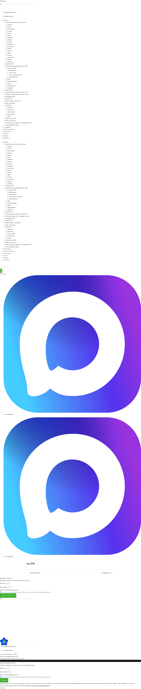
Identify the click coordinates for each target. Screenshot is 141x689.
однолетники (10, 114)
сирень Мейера (11, 86)
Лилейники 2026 (10, 96)
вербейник (10, 38)
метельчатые (12, 72)
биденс (9, 35)
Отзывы (6, 136)
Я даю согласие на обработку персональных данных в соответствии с (26, 592)
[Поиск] (1, 271)
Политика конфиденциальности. (41, 686)
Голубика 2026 (9, 64)
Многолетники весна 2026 (13, 101)
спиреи (9, 83)
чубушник (10, 88)
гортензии (10, 107)
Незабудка (3, 1)
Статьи (5, 134)
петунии (9, 59)
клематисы (10, 110)
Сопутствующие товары (12, 125)
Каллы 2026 (8, 90)
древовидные (12, 70)
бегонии (9, 31)
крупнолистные (13, 77)
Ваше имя (3, 583)
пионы (9, 116)
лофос (9, 53)
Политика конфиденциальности (9, 590)
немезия (9, 55)
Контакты (6, 138)
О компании (7, 127)
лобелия (9, 51)
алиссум (9, 24)
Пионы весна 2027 (10, 118)
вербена (9, 33)
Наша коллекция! (10, 103)
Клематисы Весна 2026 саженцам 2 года (17, 94)
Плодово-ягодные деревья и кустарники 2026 (18, 123)
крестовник (10, 46)
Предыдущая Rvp (34, 573)
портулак (9, 62)
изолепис (9, 42)
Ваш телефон (4, 587)
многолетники (11, 112)
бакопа (9, 27)
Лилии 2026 (8, 99)
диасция (9, 40)
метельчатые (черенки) (15, 75)
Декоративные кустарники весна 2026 (16, 66)
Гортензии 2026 (11, 68)
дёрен (8, 79)
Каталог (6, 20)
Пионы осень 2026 (10, 120)
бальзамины (10, 29)
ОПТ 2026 (8, 105)
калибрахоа (10, 44)
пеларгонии (10, 57)
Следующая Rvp (107, 573)
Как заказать (7, 131)
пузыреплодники (12, 81)
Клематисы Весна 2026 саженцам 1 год (16, 92)
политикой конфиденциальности (43, 592)
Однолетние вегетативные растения (15, 22)
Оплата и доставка (9, 129)
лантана (9, 48)
